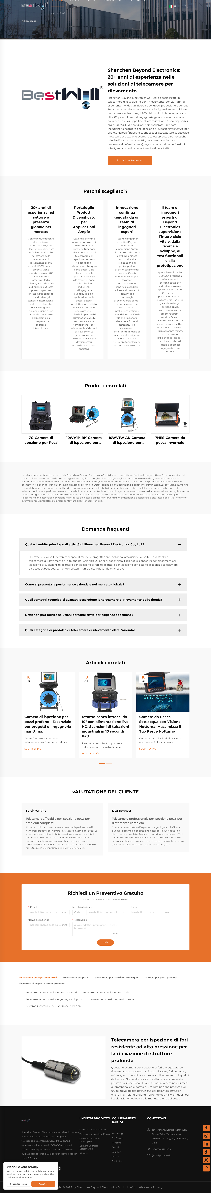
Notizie (115, 1156)
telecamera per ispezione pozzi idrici (106, 992)
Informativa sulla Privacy (146, 1187)
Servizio (116, 1147)
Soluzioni (117, 1152)
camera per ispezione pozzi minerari (112, 999)
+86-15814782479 (161, 1149)
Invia (105, 942)
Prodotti (116, 1142)
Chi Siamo (117, 1138)
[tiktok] (206, 1152)
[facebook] (206, 1128)
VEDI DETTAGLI (41, 414)
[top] (206, 1168)
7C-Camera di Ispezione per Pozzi (40, 440)
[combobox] (79, 912)
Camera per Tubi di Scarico (94, 1129)
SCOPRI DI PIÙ (32, 748)
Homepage (30, 21)
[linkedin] (206, 1144)
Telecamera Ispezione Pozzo (95, 1134)
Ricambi (84, 1153)
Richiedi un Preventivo (130, 160)
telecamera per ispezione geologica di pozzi (54, 999)
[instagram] (206, 1136)
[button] (102, 763)
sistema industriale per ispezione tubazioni (54, 1006)
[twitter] (58, 1168)
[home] (35, 6)
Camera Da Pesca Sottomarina (89, 1147)
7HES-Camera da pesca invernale (170, 440)
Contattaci (58, 12)
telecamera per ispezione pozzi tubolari (51, 992)
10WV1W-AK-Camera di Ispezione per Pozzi (127, 440)
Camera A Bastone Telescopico (89, 1140)
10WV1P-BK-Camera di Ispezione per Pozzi (84, 440)
